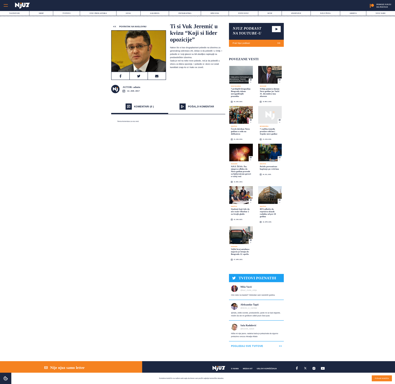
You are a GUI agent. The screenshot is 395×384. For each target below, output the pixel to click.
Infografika (185, 13)
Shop (41, 13)
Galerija (155, 13)
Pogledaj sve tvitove (247, 346)
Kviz (270, 13)
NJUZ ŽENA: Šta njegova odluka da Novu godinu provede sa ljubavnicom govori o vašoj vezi (241, 171)
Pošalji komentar (201, 106)
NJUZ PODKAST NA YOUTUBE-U (247, 30)
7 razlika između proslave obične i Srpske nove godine (268, 131)
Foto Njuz (243, 13)
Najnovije (14, 13)
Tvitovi (66, 13)
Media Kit (248, 369)
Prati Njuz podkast (241, 43)
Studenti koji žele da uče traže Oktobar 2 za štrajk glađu (240, 211)
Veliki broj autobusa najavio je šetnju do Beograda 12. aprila (240, 251)
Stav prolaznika (98, 13)
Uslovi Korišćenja (267, 369)
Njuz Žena (325, 13)
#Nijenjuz (296, 13)
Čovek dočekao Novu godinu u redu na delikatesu (240, 131)
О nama (235, 369)
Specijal (214, 13)
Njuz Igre (381, 13)
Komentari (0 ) (144, 106)
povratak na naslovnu (132, 26)
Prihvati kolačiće (382, 378)
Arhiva (353, 13)
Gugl (128, 13)
